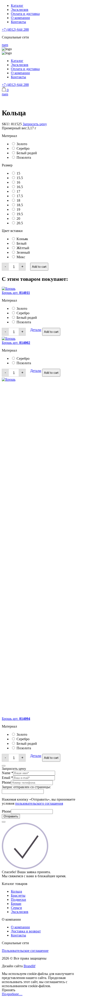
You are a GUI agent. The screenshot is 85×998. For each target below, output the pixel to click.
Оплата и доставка (25, 14)
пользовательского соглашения (39, 803)
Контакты (18, 22)
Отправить (11, 816)
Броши (16, 904)
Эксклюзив (19, 10)
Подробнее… (12, 994)
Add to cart (39, 266)
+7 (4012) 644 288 (15, 29)
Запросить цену (35, 124)
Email (7, 778)
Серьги (16, 908)
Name (7, 773)
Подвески (18, 899)
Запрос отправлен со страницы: (26, 787)
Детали (35, 330)
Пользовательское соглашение (25, 951)
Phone (6, 782)
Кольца (16, 891)
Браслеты (18, 895)
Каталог (17, 5)
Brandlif (29, 966)
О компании (20, 18)
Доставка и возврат (26, 931)
